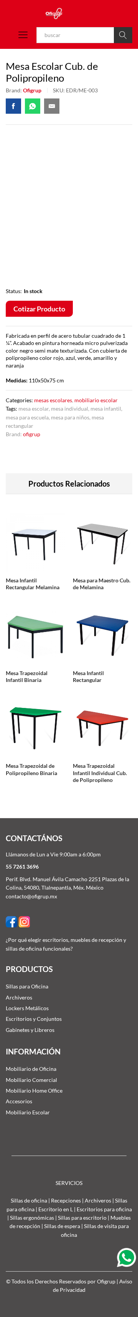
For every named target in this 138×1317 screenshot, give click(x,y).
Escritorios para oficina (104, 1209)
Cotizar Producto (39, 309)
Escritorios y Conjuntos (34, 1019)
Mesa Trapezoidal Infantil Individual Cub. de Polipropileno (100, 772)
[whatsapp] (127, 1257)
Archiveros (19, 997)
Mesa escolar (33, 408)
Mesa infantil (105, 408)
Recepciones (66, 1200)
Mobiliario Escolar (96, 400)
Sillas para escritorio (82, 1217)
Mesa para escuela (27, 417)
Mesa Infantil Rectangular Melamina (32, 583)
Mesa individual (69, 408)
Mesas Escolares (53, 400)
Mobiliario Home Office (34, 1090)
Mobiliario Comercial (31, 1080)
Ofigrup (32, 90)
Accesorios (19, 1101)
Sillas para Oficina (27, 986)
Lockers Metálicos (27, 1008)
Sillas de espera (62, 1226)
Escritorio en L (55, 1209)
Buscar (123, 35)
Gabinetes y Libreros (30, 1030)
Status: (14, 291)
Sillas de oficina (29, 1200)
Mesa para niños (70, 417)
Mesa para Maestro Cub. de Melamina (101, 583)
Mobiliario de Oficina (31, 1069)
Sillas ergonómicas (32, 1217)
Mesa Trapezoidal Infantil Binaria (27, 676)
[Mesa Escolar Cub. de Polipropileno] (13, 106)
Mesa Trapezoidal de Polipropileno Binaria (31, 769)
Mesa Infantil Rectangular (88, 676)
